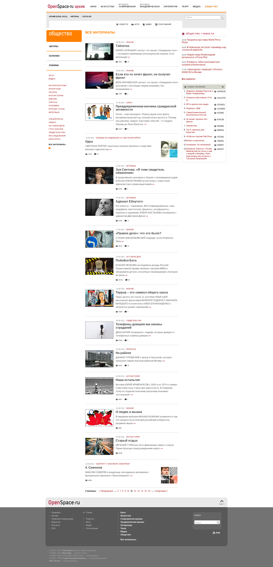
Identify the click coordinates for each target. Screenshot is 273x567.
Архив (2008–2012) (58, 16)
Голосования (92, 528)
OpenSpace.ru (68, 550)
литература (171, 6)
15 (145, 491)
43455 (120, 221)
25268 (120, 340)
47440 (90, 154)
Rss (218, 533)
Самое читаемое (196, 87)
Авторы (75, 16)
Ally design (67, 553)
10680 (120, 312)
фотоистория (133, 376)
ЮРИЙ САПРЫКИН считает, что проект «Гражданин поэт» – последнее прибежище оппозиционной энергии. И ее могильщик (147, 53)
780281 (220, 141)
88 (129, 280)
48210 (120, 246)
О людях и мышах (129, 411)
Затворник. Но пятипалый (198, 144)
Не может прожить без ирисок (196, 120)
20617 (120, 62)
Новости (90, 519)
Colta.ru (86, 16)
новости (123, 24)
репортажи (55, 89)
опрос (129, 103)
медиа (197, 6)
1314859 (221, 109)
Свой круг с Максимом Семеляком (113, 464)
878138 (220, 119)
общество (211, 6)
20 (97, 154)
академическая (150, 6)
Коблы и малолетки (195, 140)
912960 (220, 113)
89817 (120, 399)
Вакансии (55, 522)
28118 (120, 189)
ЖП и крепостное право (197, 104)
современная (127, 6)
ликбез (52, 122)
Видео (52, 79)
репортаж (131, 349)
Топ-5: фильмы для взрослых (195, 131)
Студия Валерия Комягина (74, 558)
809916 (220, 130)
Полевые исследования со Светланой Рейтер (118, 138)
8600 (119, 428)
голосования (164, 24)
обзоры (53, 92)
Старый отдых (127, 440)
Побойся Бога (126, 260)
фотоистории (56, 96)
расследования (57, 136)
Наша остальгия (128, 379)
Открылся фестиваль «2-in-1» (199, 98)
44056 (90, 480)
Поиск (197, 515)
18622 (120, 365)
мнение (130, 42)
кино (93, 6)
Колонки (54, 56)
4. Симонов (93, 467)
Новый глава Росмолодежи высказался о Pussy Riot (198, 56)
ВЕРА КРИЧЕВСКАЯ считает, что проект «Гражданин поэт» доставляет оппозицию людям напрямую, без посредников (147, 85)
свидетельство (133, 321)
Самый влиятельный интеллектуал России (196, 113)
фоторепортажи (57, 85)
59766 (120, 453)
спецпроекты (56, 119)
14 (142, 491)
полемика (54, 106)
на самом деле (57, 126)
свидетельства (57, 132)
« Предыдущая (106, 491)
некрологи (54, 139)
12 (128, 221)
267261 (120, 280)
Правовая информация (62, 519)
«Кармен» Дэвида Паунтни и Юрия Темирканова (199, 92)
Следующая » (161, 491)
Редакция (55, 512)
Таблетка (122, 45)
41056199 (221, 91)
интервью (54, 112)
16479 (120, 129)
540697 (220, 145)
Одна (89, 141)
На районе (123, 352)
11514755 (221, 98)
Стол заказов (56, 129)
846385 (220, 126)
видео (149, 24)
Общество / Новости (200, 33)
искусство (108, 6)
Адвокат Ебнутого (129, 201)
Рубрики (54, 65)
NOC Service (54, 561)
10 (128, 62)
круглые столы (57, 109)
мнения (53, 99)
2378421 (221, 104)
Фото (51, 75)
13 (138, 491)
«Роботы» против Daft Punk (199, 136)
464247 (220, 149)
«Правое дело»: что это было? (138, 233)
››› (129, 56)
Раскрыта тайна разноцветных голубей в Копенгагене (201, 63)
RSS (53, 528)
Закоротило (191, 125)
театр (185, 6)
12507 (120, 94)
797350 (220, 137)
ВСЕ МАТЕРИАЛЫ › (57, 144)
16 (128, 246)
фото (136, 24)
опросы (53, 102)
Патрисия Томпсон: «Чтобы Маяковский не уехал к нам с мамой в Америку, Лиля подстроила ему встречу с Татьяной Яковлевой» (199, 154)
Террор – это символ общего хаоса (142, 292)
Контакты (55, 525)
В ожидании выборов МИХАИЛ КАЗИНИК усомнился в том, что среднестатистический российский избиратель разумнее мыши (147, 420)
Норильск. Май (193, 108)
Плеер (89, 512)
